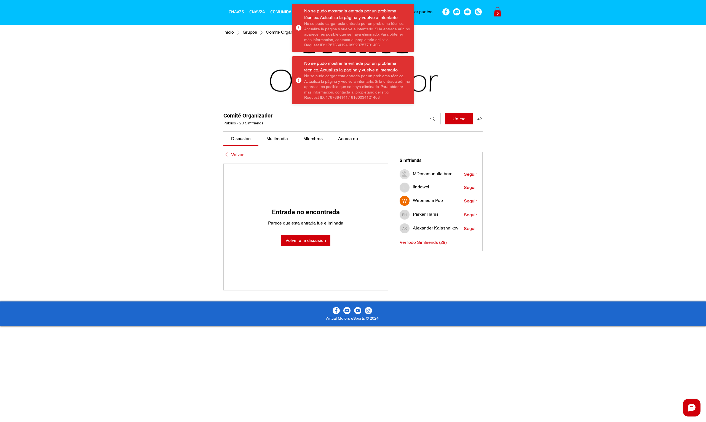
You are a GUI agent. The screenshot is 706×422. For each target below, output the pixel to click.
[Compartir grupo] (479, 118)
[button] (282, 11)
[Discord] (456, 11)
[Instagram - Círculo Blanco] (478, 11)
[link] (241, 138)
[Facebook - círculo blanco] (446, 11)
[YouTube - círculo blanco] (467, 11)
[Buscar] (432, 118)
